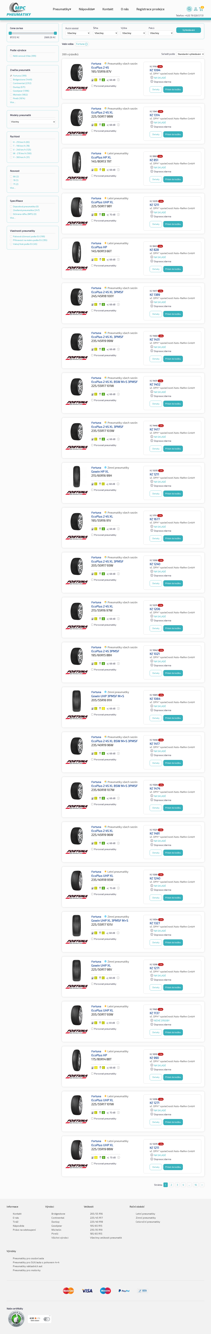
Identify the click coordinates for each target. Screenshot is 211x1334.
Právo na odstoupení (24, 1229)
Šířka (95, 28)
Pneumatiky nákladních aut (27, 1266)
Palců (151, 28)
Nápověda (87, 9)
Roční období (71, 28)
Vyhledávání (188, 30)
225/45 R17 (96, 1217)
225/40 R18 (96, 1221)
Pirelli (54, 1233)
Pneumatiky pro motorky (26, 1270)
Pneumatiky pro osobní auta (28, 1258)
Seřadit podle (168, 54)
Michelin (56, 1229)
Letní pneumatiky (145, 1213)
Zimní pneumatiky (146, 1217)
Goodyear (56, 1225)
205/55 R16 (96, 1213)
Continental (57, 1217)
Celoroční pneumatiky (148, 1221)
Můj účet (195, 9)
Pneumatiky (62, 9)
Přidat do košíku (173, 89)
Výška (124, 28)
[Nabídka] (50, 1316)
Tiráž (15, 1221)
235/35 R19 (96, 1229)
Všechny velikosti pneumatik (106, 1237)
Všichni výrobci (59, 1237)
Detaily (155, 89)
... (189, 1184)
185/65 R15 (96, 1233)
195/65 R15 (96, 1225)
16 (196, 1184)
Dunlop (55, 1221)
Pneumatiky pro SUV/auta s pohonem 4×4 (36, 1262)
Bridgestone (58, 1213)
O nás (125, 9)
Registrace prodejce (150, 9)
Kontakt (107, 9)
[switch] (47, 1319)
